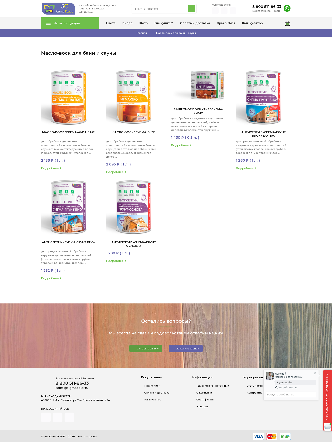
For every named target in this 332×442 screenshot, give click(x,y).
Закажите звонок (187, 348)
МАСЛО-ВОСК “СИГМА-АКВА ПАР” (68, 132)
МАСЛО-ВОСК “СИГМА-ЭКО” (133, 132)
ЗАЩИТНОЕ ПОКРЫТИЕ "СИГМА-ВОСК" (198, 111)
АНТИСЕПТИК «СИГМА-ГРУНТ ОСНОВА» (133, 244)
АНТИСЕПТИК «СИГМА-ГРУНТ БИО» (68, 242)
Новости (202, 406)
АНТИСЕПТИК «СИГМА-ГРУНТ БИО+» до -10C (263, 133)
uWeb (93, 436)
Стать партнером (258, 385)
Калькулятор (152, 399)
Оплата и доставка (156, 392)
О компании (204, 392)
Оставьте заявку (147, 348)
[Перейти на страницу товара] (68, 97)
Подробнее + (51, 168)
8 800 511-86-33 (266, 6)
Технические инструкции (212, 385)
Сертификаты (205, 399)
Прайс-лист (152, 385)
